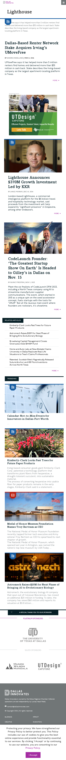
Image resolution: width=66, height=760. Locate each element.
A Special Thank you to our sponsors (35, 612)
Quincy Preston (17, 282)
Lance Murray (16, 192)
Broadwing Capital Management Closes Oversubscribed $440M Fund (28, 342)
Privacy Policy (32, 748)
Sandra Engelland (15, 58)
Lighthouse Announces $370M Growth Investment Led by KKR (32, 182)
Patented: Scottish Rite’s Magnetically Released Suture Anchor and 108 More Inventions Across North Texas (32, 362)
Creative (8, 722)
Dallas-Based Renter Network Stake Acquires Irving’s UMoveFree (31, 48)
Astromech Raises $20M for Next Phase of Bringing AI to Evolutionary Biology (29, 334)
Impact (36, 717)
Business (8, 717)
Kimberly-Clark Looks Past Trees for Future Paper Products (30, 326)
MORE (55, 80)
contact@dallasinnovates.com (18, 707)
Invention (37, 722)
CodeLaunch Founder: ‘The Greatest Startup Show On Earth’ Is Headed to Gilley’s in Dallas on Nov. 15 (32, 268)
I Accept (33, 755)
